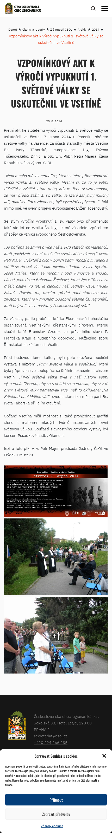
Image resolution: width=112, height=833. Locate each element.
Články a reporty (33, 29)
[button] (104, 755)
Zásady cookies (52, 826)
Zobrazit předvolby (56, 814)
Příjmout (56, 800)
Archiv (82, 29)
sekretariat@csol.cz (50, 736)
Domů (12, 29)
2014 (95, 29)
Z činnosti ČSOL (61, 29)
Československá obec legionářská (27, 9)
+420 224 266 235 (50, 742)
